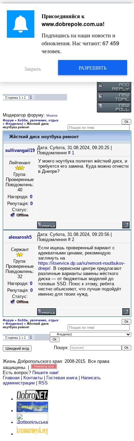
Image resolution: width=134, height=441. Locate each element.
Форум (8, 120)
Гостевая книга (61, 377)
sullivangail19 (20, 150)
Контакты (33, 377)
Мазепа (51, 115)
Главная (11, 377)
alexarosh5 (20, 237)
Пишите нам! (45, 372)
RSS (43, 382)
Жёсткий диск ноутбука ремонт (26, 125)
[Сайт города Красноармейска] (32, 434)
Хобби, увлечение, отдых (38, 120)
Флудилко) (14, 124)
